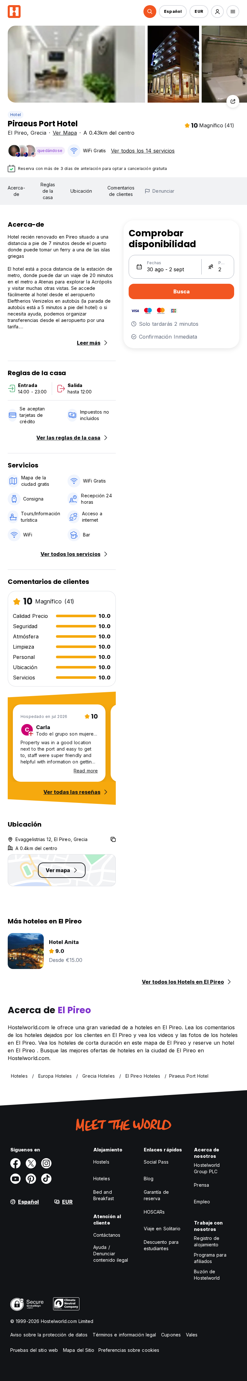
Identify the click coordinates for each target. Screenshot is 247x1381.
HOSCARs (154, 1212)
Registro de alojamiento (206, 1241)
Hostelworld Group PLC (207, 1168)
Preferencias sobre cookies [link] (129, 1350)
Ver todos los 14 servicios (143, 150)
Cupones (171, 1334)
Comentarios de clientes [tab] (120, 191)
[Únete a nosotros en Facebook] (15, 1163)
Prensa (201, 1185)
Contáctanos (106, 1235)
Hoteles (101, 1178)
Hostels (101, 1162)
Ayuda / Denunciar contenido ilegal (110, 1253)
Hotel (15, 114)
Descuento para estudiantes (161, 1245)
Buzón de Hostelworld (207, 1275)
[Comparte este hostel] (232, 101)
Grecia (38, 133)
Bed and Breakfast (103, 1195)
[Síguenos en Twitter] (31, 1163)
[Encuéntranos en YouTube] (15, 1179)
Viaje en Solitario (162, 1228)
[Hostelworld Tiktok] (46, 1179)
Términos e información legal (124, 1334)
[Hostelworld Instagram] (46, 1163)
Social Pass (156, 1162)
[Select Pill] (149, 11)
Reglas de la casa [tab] (48, 191)
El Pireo (17, 133)
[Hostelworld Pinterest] (31, 1179)
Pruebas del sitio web (34, 1350)
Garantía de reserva (156, 1195)
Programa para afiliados (210, 1258)
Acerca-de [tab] (16, 191)
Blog (148, 1178)
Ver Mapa (65, 133)
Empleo (202, 1201)
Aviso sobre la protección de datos (48, 1334)
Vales (192, 1334)
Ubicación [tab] (81, 191)
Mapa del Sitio (78, 1350)
